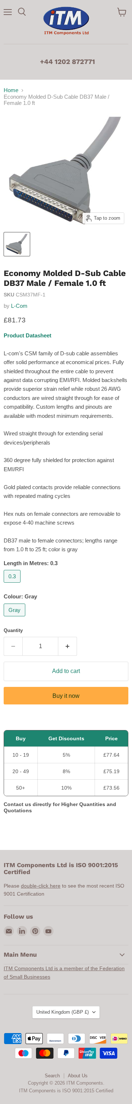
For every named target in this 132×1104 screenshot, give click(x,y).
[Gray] (15, 618)
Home (11, 90)
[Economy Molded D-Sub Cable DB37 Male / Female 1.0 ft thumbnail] (17, 244)
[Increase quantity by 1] (67, 646)
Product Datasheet (27, 335)
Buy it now (66, 696)
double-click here (40, 886)
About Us (78, 1075)
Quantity (13, 630)
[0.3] (13, 584)
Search (52, 1075)
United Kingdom (62, 1012)
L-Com (19, 306)
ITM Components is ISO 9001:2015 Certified (66, 1090)
